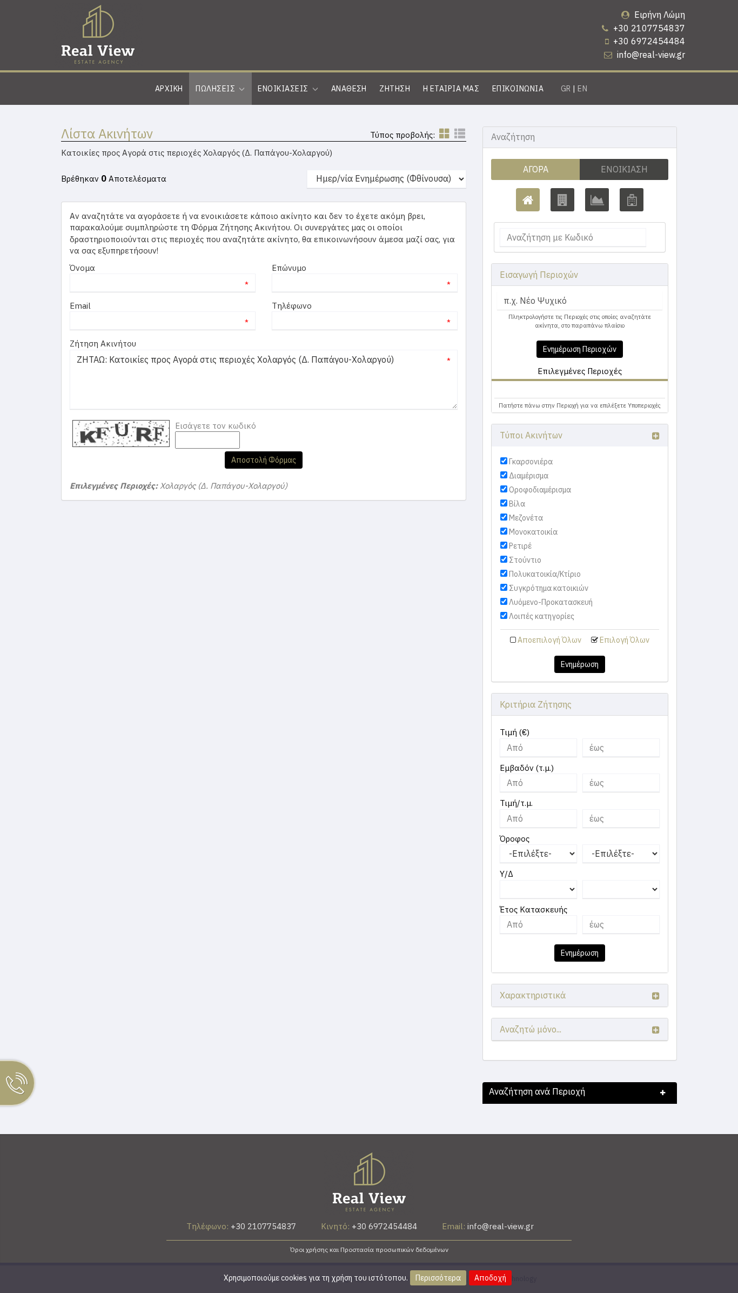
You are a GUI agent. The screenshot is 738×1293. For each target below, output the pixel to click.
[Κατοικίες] (528, 199)
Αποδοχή (490, 1278)
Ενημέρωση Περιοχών (579, 349)
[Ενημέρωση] (651, 237)
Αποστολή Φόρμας (263, 460)
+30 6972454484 (649, 41)
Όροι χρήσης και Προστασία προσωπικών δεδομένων (369, 1249)
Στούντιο (525, 560)
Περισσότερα (438, 1278)
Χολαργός (522, 389)
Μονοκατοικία (533, 532)
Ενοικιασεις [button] (285, 89)
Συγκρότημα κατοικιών (548, 588)
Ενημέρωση (580, 664)
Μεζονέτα (526, 518)
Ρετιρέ (520, 546)
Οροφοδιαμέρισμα (540, 490)
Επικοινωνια (518, 89)
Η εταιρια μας (451, 89)
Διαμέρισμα (528, 476)
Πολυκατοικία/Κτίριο (545, 574)
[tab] (579, 391)
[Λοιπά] (631, 199)
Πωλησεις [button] (217, 89)
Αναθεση (349, 89)
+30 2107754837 (649, 28)
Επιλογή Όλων (624, 640)
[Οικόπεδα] (597, 199)
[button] (517, 389)
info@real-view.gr (651, 54)
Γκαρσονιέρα (531, 461)
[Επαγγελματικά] (562, 199)
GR (566, 89)
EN (582, 89)
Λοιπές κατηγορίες (541, 616)
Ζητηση (394, 89)
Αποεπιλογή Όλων (549, 640)
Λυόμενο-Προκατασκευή (551, 602)
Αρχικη (169, 89)
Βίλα (517, 504)
